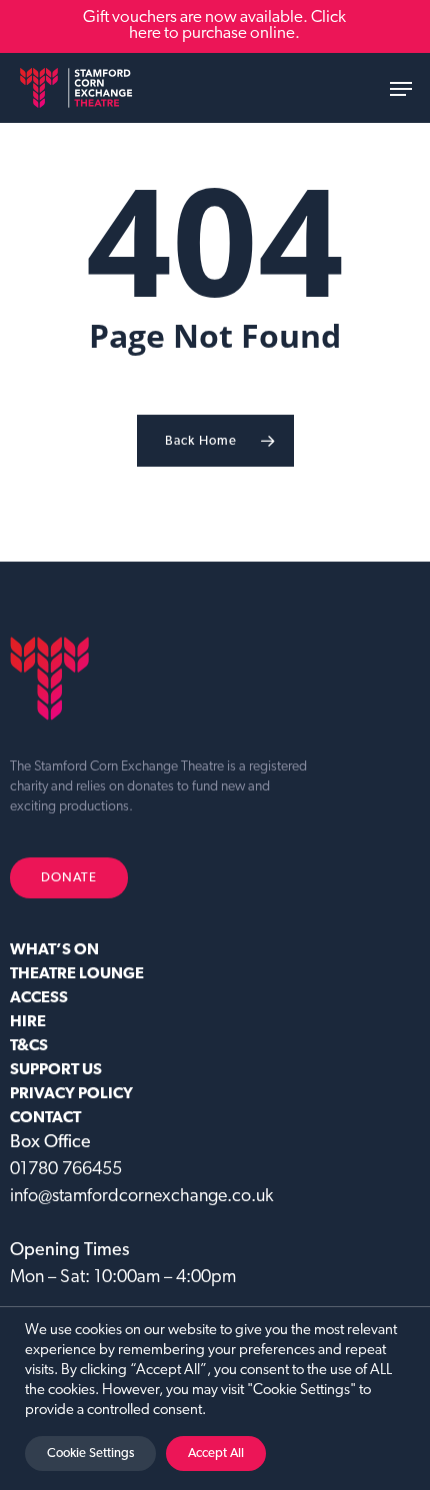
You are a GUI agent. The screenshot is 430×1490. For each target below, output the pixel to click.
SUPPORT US (56, 1070)
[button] (401, 89)
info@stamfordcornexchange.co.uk (141, 1197)
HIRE (28, 1022)
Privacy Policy (71, 1094)
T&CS (29, 1046)
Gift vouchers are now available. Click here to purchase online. (214, 25)
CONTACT (45, 1118)
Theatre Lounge (77, 974)
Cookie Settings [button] (90, 1453)
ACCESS (39, 998)
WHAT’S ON (54, 950)
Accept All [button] (216, 1453)
